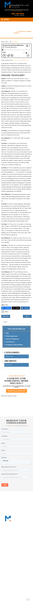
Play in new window (18, 60)
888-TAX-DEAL (18, 14)
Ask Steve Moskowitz (12, 339)
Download (26, 60)
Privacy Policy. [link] (20, 599)
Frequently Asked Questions (14, 344)
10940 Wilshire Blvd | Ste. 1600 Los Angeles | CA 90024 (15, 563)
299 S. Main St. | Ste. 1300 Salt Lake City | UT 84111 (14, 573)
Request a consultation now (16, 391)
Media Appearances (12, 336)
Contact (17, 499)
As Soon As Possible (16, 11)
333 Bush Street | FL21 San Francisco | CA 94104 (14, 553)
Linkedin (13, 543)
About (12, 494)
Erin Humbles (14, 41)
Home (6, 494)
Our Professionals (22, 494)
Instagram (22, 543)
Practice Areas (7, 496)
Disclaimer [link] (6, 599)
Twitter (17, 543)
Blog (7, 333)
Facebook (9, 543)
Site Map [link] (12, 599)
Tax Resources (10, 342)
